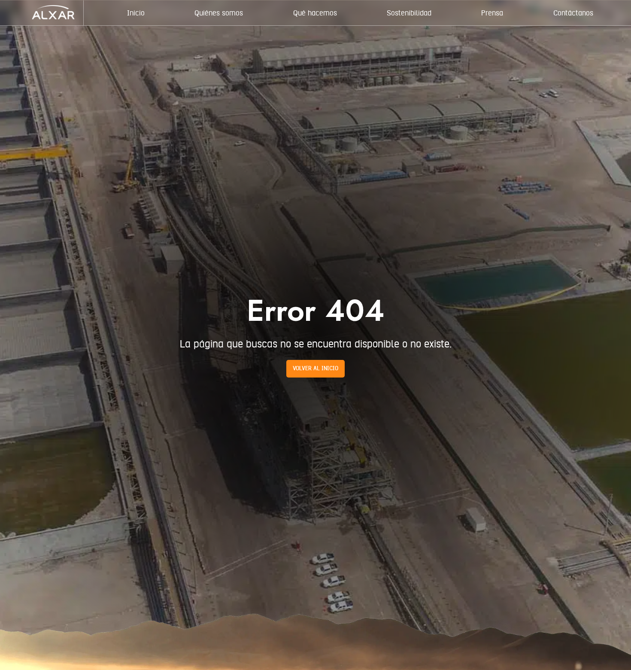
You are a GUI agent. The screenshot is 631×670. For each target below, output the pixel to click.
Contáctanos (573, 13)
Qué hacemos (315, 13)
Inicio (136, 13)
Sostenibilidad (409, 13)
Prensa (492, 13)
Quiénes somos (218, 13)
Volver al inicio (315, 368)
